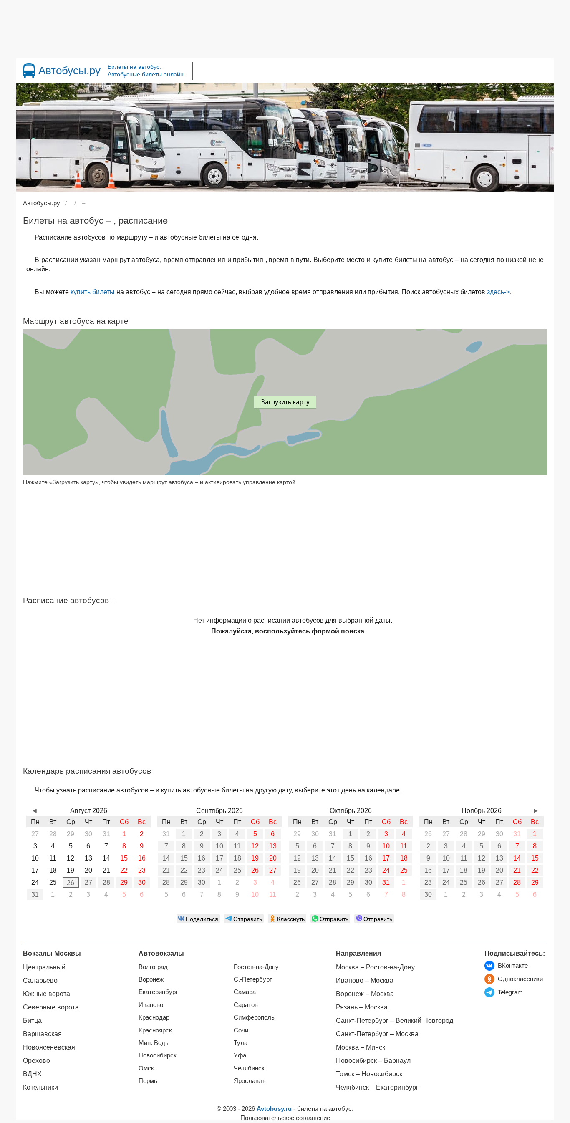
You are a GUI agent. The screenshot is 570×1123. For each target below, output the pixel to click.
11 (237, 846)
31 (35, 894)
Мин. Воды (154, 1042)
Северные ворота (51, 1007)
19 (255, 858)
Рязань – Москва (362, 1007)
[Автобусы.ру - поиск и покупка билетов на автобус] (29, 70)
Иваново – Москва (364, 980)
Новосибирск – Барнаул (373, 1060)
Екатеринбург (158, 991)
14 (166, 858)
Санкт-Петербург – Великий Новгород (394, 1020)
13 (273, 846)
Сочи (241, 1030)
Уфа (240, 1055)
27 (88, 882)
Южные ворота (46, 993)
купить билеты (93, 291)
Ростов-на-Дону (256, 966)
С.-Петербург (253, 979)
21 (166, 870)
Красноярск (155, 1030)
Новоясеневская (49, 1047)
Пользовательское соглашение (285, 1117)
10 (219, 846)
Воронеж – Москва (365, 993)
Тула (240, 1042)
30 (142, 882)
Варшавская (42, 1033)
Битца (32, 1020)
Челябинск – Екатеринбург (377, 1087)
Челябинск (249, 1068)
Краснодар (154, 1017)
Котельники (40, 1087)
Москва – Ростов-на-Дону (375, 967)
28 (106, 882)
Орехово (36, 1060)
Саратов (246, 1004)
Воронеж (151, 979)
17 (219, 858)
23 (201, 870)
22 (184, 870)
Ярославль (250, 1080)
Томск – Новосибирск (369, 1074)
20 (273, 858)
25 (237, 870)
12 (255, 846)
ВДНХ (32, 1074)
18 (237, 858)
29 (124, 882)
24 (219, 870)
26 (70, 882)
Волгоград (153, 966)
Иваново (151, 1004)
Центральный (44, 967)
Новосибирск (158, 1055)
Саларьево (40, 980)
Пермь (148, 1080)
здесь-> (498, 291)
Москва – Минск (360, 1047)
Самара (245, 991)
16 (201, 858)
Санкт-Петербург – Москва (377, 1033)
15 (184, 858)
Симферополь (254, 1017)
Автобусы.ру (69, 70)
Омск (146, 1068)
